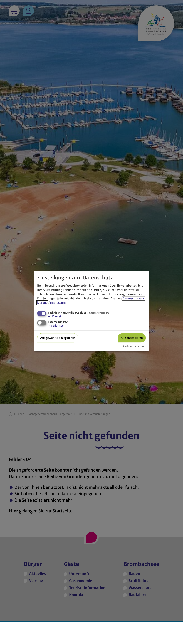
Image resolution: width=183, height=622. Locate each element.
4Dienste (56, 325)
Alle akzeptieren (132, 338)
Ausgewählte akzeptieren (57, 338)
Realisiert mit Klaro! (133, 346)
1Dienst (54, 316)
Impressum (58, 302)
